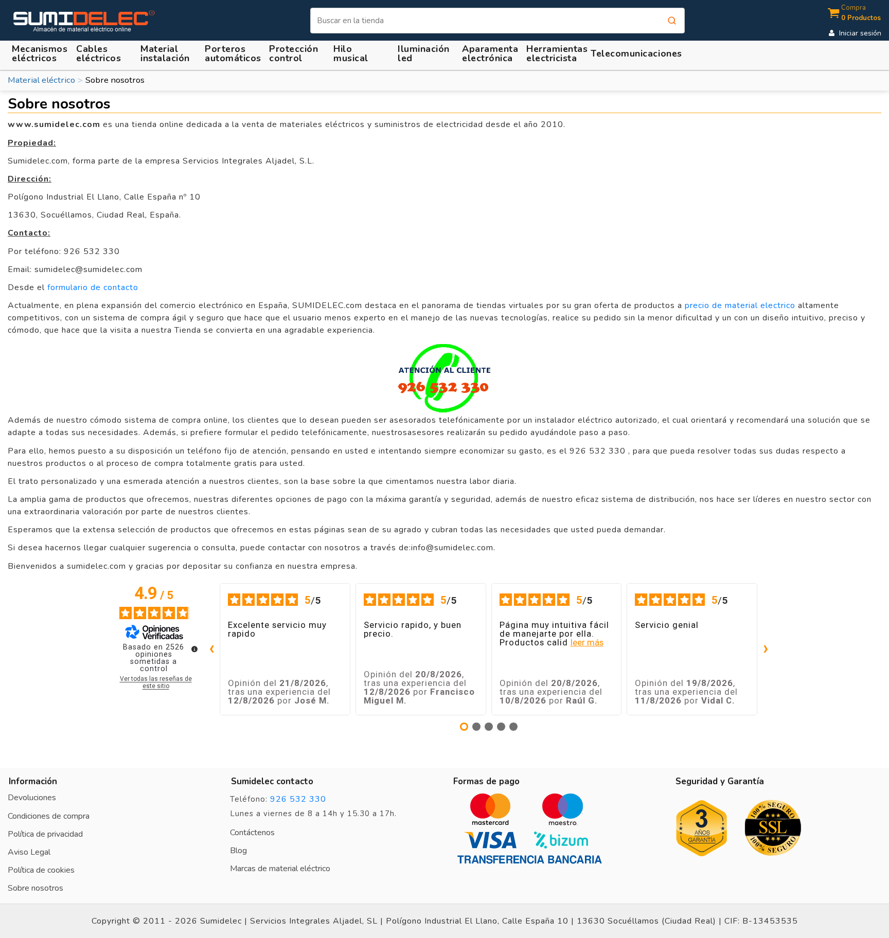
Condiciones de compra (49, 816)
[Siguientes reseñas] (765, 649)
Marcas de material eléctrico (280, 868)
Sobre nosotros (35, 888)
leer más (587, 642)
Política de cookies (41, 870)
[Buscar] (672, 20)
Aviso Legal (29, 852)
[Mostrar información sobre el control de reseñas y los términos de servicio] (194, 649)
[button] (166, 53)
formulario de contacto (92, 287)
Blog (238, 850)
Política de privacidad (45, 834)
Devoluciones (32, 797)
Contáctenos (252, 832)
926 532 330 (298, 799)
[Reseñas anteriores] (211, 649)
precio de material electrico (740, 305)
